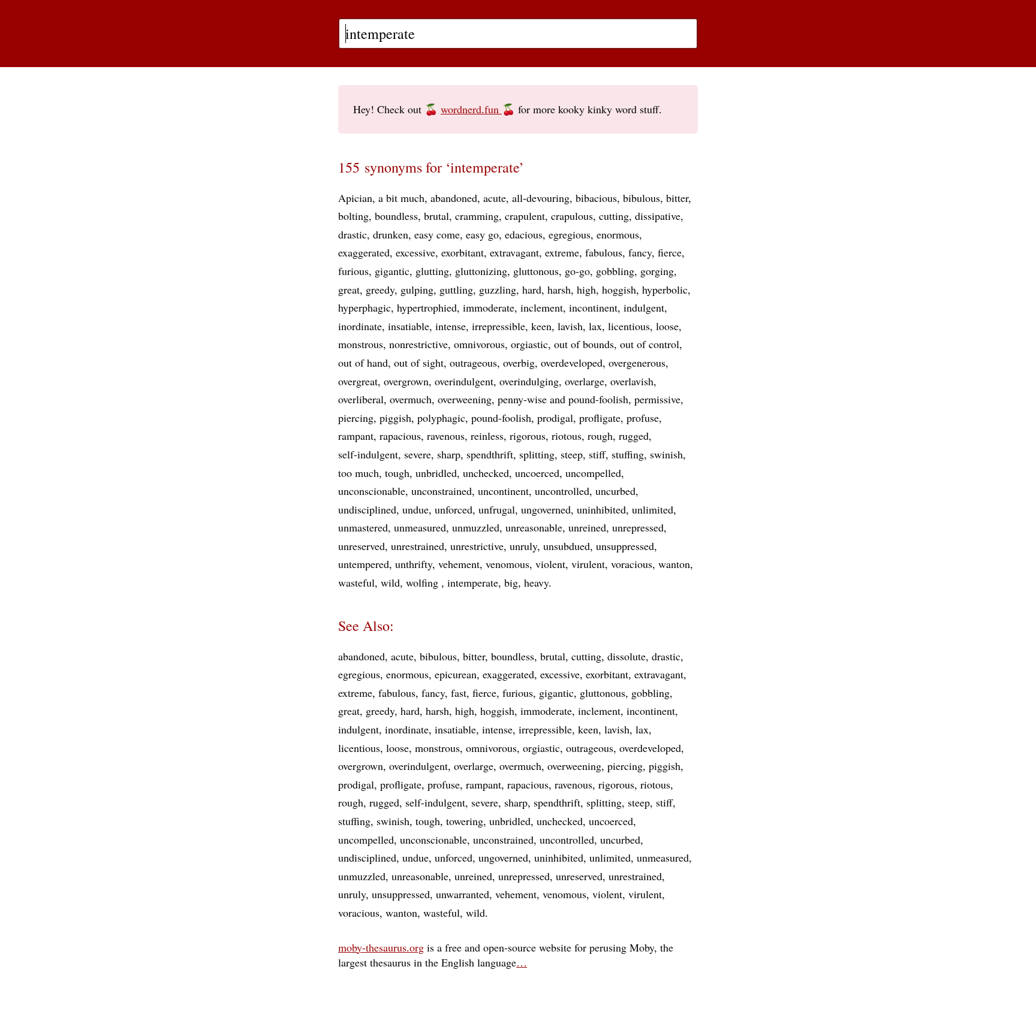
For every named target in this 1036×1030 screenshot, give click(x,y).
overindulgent (464, 381)
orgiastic (529, 344)
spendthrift (489, 454)
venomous (507, 564)
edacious (524, 234)
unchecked (486, 473)
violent (550, 564)
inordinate (360, 326)
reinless (487, 435)
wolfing (423, 582)
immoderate (488, 307)
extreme (562, 252)
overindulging (529, 381)
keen (541, 326)
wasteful (356, 582)
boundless (396, 216)
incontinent (593, 307)
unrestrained (417, 546)
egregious (570, 234)
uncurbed (615, 491)
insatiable (408, 326)
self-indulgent (368, 454)
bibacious (596, 198)
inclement (541, 307)
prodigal (555, 417)
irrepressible (498, 326)
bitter (677, 198)
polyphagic (441, 417)
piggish (395, 417)
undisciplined (367, 509)
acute (494, 198)
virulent (588, 564)
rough (600, 435)
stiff (597, 454)
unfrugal (496, 509)
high (586, 289)
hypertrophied (427, 307)
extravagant (514, 252)
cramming (477, 216)
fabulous (603, 252)
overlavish (631, 381)
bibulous (641, 198)
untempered (363, 564)
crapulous (572, 216)
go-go (577, 271)
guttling (456, 289)
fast (458, 692)
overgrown (406, 381)
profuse (643, 417)
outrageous (473, 362)
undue (415, 509)
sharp (448, 454)
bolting (353, 216)
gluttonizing (481, 271)
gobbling (615, 271)
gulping (416, 289)
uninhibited (601, 509)
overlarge (584, 381)
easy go (482, 234)
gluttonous (536, 271)
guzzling (497, 289)
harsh (559, 289)
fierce (670, 252)
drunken (390, 234)
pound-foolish (501, 417)
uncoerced (537, 473)
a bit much (401, 198)
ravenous (446, 435)
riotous (567, 435)
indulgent (644, 307)
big (511, 582)
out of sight (419, 362)
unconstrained (441, 491)
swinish (666, 454)
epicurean (456, 674)
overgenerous (637, 362)
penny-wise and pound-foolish (563, 399)
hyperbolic (665, 289)
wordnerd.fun (471, 109)
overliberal (361, 399)
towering (464, 821)
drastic (352, 234)
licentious (629, 326)
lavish (570, 326)
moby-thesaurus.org (381, 947)
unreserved (361, 546)
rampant (356, 435)
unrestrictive (477, 546)
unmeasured (420, 527)
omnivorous (479, 344)
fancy (640, 252)
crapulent (525, 216)
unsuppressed (625, 546)
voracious (631, 564)
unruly (523, 546)
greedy (380, 289)
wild (390, 582)
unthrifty (413, 564)
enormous (618, 234)
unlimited (652, 509)
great (349, 289)
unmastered (363, 527)
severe (417, 454)
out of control (649, 344)
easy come (437, 234)
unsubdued (566, 546)
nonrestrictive (418, 344)
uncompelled (593, 473)
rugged (634, 435)
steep (572, 454)
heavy (536, 582)
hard (531, 289)
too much (358, 473)
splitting (537, 454)
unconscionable (371, 491)
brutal (436, 216)
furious (353, 271)
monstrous (360, 344)
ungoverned (546, 509)
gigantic (392, 271)
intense (450, 326)
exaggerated (364, 252)
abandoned (453, 198)
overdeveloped (572, 362)
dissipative (657, 216)
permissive (657, 399)
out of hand (363, 362)
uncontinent (503, 491)
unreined (587, 527)
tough (397, 473)
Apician (355, 198)
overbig (519, 362)
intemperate (472, 582)
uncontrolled (562, 491)
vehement (459, 564)
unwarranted (462, 894)
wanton (674, 564)
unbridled (436, 473)
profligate (600, 417)
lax (595, 326)
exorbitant (462, 252)
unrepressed (638, 527)
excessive (415, 252)
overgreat (358, 381)
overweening (465, 399)
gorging (657, 271)
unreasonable (533, 527)
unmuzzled (475, 527)
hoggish (619, 289)
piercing (356, 417)
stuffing (628, 454)
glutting (432, 271)
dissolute (626, 656)
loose (667, 326)
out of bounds (584, 344)
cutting (614, 216)
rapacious (400, 435)
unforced (453, 509)
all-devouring (541, 198)
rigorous (528, 435)
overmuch (411, 399)
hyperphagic (364, 307)
